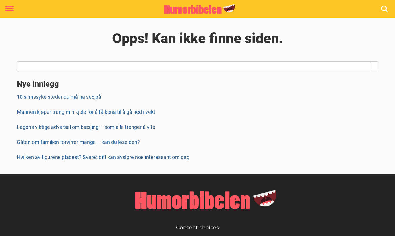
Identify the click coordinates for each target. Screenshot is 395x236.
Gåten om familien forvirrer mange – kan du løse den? (78, 142)
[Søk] (385, 9)
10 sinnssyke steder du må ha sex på (59, 97)
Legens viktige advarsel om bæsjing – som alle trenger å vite (86, 127)
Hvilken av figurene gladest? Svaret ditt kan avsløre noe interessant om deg (103, 157)
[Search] (374, 66)
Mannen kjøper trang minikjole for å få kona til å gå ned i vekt (86, 112)
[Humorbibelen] (195, 9)
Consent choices (197, 227)
